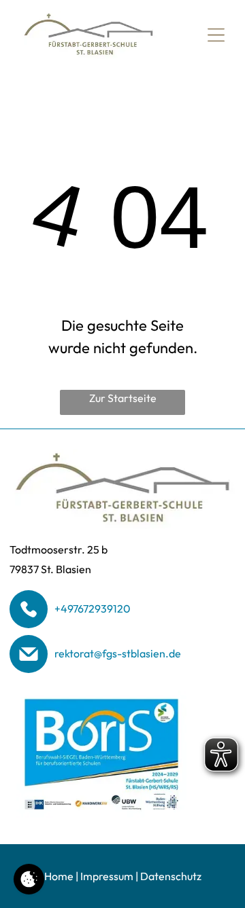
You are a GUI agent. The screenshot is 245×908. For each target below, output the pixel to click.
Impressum (106, 876)
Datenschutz (170, 876)
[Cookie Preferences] (29, 879)
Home (59, 876)
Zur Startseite (123, 398)
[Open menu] (216, 34)
